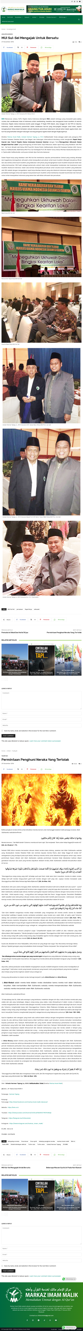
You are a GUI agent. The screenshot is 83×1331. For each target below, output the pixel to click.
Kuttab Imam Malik (68, 670)
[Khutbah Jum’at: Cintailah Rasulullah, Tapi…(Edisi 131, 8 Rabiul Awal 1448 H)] (41, 660)
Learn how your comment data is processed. (45, 741)
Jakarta (78, 124)
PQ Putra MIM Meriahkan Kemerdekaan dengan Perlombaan (14, 673)
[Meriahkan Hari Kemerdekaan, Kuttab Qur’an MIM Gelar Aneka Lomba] (68, 660)
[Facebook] (72, 1)
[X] (77, 1)
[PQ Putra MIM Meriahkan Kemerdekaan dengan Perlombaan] (15, 660)
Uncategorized (11, 29)
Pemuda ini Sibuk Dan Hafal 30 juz (15, 633)
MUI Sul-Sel (11, 609)
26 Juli (67, 124)
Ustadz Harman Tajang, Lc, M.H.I (32, 137)
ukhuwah (36, 609)
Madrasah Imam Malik (14, 670)
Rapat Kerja (28, 609)
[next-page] (6, 679)
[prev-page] (3, 679)
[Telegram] (39, 1320)
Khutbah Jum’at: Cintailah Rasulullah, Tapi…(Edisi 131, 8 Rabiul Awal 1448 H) (41, 673)
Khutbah (41, 670)
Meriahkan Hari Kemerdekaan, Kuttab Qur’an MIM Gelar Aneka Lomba (68, 673)
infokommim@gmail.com (45, 1315)
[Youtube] (79, 1)
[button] (79, 19)
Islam (21, 121)
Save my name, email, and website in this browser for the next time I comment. (30, 731)
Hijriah (53, 124)
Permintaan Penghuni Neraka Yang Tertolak (64, 633)
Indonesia (28, 121)
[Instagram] (74, 1)
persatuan (20, 609)
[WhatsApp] (50, 1320)
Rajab (45, 124)
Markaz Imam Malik (13, 137)
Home (3, 29)
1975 (72, 124)
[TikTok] (44, 1320)
